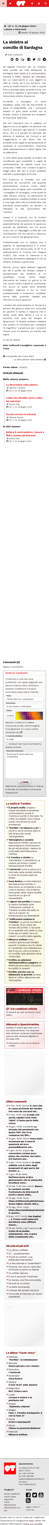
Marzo (24, 1427)
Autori (7, 1502)
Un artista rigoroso (18, 1273)
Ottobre (23, 1383)
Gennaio (24, 1364)
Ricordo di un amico (19, 1283)
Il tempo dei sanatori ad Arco (24, 1290)
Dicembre (14, 1371)
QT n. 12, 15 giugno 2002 (20, 441)
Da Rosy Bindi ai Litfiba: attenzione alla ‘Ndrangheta (25, 976)
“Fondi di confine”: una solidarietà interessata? (21, 1258)
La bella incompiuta (19, 1287)
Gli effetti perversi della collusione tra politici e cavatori (25, 964)
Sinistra (23, 367)
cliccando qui (12, 732)
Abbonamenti (10, 1505)
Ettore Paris (14, 404)
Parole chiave (10, 1496)
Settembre (18, 1389)
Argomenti (8, 1499)
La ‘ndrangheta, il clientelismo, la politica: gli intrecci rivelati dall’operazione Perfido (24, 861)
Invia (25, 782)
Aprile (19, 1420)
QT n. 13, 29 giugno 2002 (22, 26)
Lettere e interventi (15, 29)
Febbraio (23, 1358)
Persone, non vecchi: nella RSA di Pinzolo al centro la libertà (25, 1268)
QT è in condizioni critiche (21, 1008)
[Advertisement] (24, 552)
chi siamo (23, 1482)
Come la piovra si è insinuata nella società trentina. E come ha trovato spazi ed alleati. (25, 873)
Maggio (25, 1413)
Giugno (19, 1405)
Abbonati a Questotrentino (22, 1024)
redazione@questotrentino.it (31, 1479)
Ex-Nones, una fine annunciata (25, 1280)
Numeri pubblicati (12, 1494)
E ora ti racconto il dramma (23, 1276)
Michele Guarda (16, 417)
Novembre (15, 1377)
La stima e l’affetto (18, 1250)
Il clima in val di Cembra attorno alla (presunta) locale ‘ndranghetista (25, 832)
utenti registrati (29, 682)
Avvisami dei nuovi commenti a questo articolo (23, 745)
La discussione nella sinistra (29, 359)
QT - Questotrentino (19, 1253)
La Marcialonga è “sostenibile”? (25, 1263)
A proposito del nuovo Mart (19, 356)
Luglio (20, 1397)
